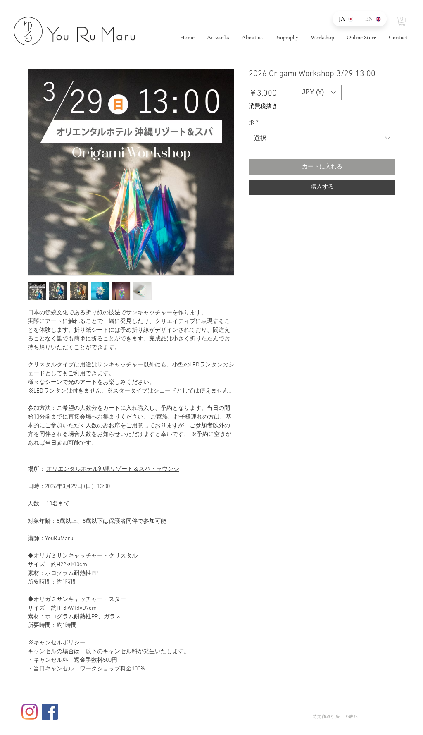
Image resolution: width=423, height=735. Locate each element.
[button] (402, 21)
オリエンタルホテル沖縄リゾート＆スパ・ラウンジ (112, 469)
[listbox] (319, 92)
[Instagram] (29, 712)
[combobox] (322, 138)
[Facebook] (50, 712)
